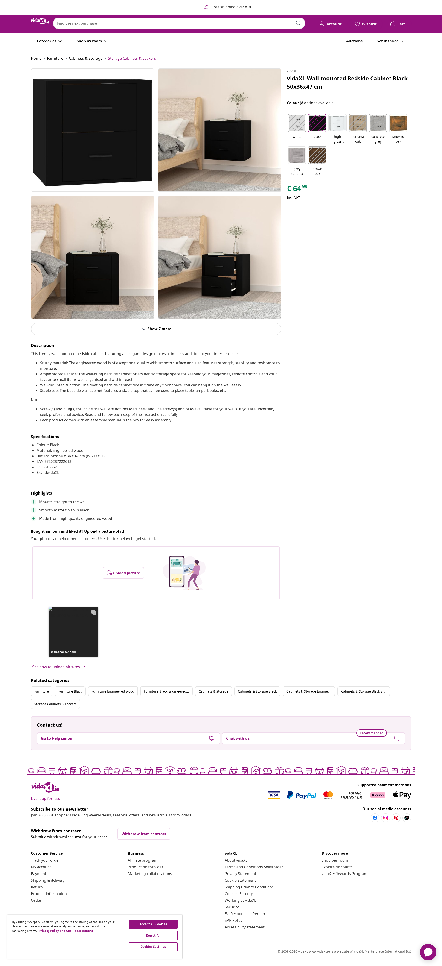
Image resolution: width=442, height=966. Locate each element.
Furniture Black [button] (70, 691)
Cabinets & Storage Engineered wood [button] (310, 691)
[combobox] (179, 23)
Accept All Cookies (153, 924)
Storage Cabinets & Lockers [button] (55, 704)
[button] (73, 632)
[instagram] (385, 818)
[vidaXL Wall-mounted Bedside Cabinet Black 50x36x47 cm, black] (92, 130)
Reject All (153, 935)
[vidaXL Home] (40, 21)
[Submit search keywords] (298, 23)
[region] (94, 937)
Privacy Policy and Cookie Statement (66, 931)
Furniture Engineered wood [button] (113, 691)
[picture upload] (184, 572)
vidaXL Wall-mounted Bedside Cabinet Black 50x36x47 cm (347, 82)
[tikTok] (406, 818)
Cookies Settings (239, 893)
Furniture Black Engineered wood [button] (168, 691)
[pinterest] (396, 818)
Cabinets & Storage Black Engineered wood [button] (365, 691)
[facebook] (375, 818)
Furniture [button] (41, 691)
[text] (297, 189)
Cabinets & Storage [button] (213, 691)
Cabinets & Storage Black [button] (257, 691)
